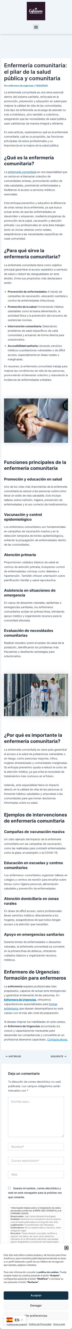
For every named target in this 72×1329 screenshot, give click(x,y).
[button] (66, 1248)
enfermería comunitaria (22, 172)
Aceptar (36, 1295)
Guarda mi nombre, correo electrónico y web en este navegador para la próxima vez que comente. (35, 1193)
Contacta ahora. (57, 1039)
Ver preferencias (36, 1315)
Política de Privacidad (40, 1324)
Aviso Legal (59, 1324)
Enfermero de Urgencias (20, 999)
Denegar (36, 1305)
